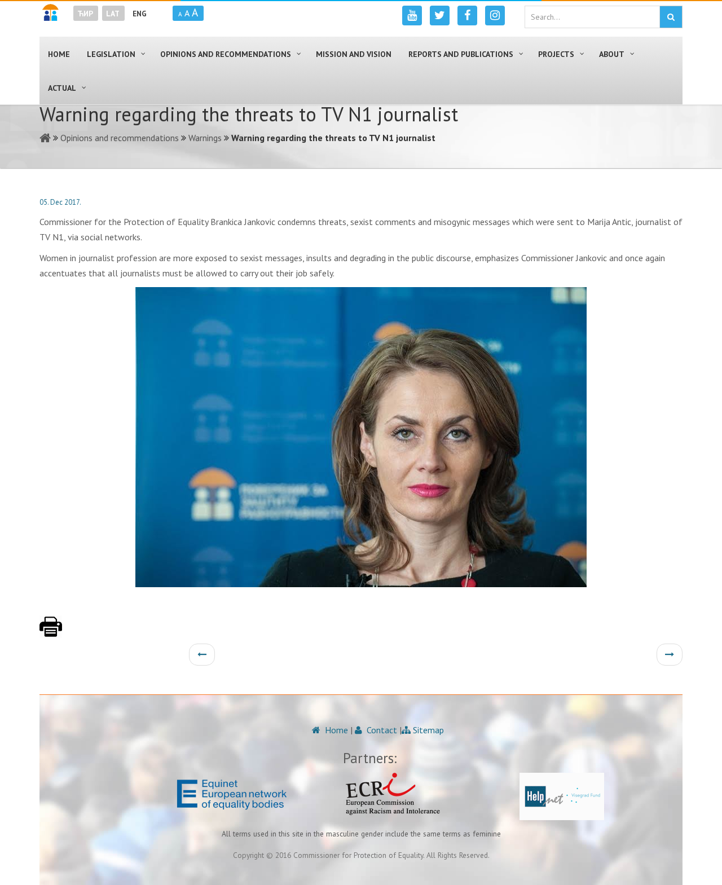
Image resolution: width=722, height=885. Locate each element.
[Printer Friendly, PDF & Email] (50, 632)
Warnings (205, 137)
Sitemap (427, 730)
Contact (380, 730)
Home (335, 730)
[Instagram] (495, 15)
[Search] (671, 17)
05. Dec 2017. (60, 202)
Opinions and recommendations (119, 137)
